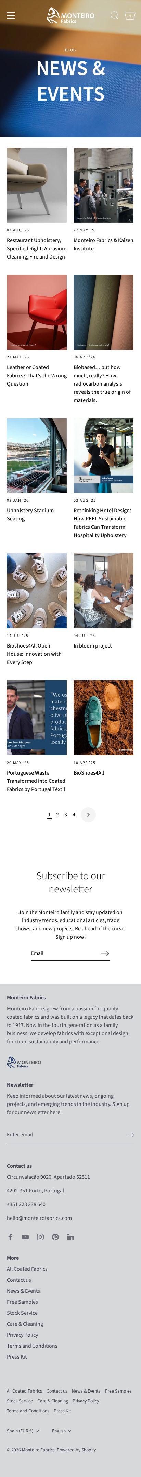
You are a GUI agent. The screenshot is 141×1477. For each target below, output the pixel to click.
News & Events (23, 1291)
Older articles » (88, 814)
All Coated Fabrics (27, 1269)
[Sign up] (130, 1135)
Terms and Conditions (32, 1346)
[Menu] (10, 15)
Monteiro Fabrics (38, 1449)
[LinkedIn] (70, 1236)
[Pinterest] (55, 1236)
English (59, 1431)
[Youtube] (25, 1236)
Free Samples (22, 1302)
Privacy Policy (22, 1335)
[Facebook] (10, 1236)
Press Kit (17, 1357)
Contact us (19, 1280)
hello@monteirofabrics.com (39, 1218)
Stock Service (22, 1313)
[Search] (114, 16)
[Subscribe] (104, 953)
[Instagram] (40, 1236)
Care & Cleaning (25, 1324)
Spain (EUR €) (20, 1431)
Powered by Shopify (76, 1449)
